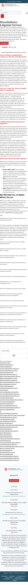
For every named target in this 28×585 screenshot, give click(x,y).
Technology (4, 576)
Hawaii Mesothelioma (6, 429)
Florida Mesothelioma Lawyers (8, 417)
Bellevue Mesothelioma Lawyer (9, 378)
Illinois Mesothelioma (6, 435)
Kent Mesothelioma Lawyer (7, 452)
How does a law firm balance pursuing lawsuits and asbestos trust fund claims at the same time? (13, 313)
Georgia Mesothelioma (6, 423)
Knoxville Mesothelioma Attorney (9, 456)
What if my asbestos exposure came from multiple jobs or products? (13, 249)
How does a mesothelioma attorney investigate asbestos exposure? (12, 242)
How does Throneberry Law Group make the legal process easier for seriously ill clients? (13, 327)
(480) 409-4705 (14, 494)
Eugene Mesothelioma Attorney (9, 413)
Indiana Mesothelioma (6, 437)
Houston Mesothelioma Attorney (9, 431)
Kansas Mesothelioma (6, 450)
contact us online (18, 212)
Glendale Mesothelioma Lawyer (9, 427)
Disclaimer (12, 576)
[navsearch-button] (1, 9)
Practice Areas (9, 52)
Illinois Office (14, 528)
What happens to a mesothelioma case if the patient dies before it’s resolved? (13, 306)
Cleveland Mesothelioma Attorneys (10, 396)
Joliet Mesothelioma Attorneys (8, 444)
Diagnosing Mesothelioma (7, 409)
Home (3, 52)
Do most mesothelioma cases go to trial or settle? (13, 288)
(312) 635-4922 (14, 504)
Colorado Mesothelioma (6, 398)
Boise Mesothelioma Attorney (8, 384)
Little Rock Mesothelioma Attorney (9, 460)
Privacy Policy (9, 577)
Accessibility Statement (19, 579)
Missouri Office (14, 518)
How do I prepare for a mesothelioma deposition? (13, 276)
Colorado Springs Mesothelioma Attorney (11, 400)
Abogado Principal (5, 363)
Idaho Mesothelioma (5, 433)
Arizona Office (14, 490)
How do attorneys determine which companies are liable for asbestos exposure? (13, 256)
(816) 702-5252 (14, 522)
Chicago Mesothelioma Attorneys (9, 392)
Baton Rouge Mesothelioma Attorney (10, 376)
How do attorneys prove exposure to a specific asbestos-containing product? (12, 334)
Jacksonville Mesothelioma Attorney (10, 442)
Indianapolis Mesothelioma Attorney (10, 439)
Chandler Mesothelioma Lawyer (9, 388)
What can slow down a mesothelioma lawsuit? (12, 300)
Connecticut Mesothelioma (7, 402)
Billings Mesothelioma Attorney (8, 380)
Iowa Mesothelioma (5, 441)
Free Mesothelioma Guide (7, 419)
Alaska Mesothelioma (6, 367)
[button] (9, 47)
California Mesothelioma (6, 386)
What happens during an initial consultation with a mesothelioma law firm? (13, 219)
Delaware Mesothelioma (7, 404)
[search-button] (2, 16)
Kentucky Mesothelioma (6, 454)
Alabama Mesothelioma (6, 365)
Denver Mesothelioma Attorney (9, 405)
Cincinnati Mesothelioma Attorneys (10, 394)
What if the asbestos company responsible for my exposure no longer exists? (13, 320)
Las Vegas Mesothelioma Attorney (9, 458)
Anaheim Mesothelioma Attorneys (9, 369)
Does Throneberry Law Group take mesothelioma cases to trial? (13, 263)
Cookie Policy (6, 579)
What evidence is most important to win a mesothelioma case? (11, 282)
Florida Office (14, 509)
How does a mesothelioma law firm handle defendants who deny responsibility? (11, 294)
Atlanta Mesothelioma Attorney (8, 374)
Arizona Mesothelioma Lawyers (9, 370)
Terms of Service (21, 576)
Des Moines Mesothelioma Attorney (10, 407)
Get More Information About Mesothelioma (12, 425)
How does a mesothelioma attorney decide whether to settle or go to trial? (13, 270)
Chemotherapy (4, 390)
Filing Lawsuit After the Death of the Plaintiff (12, 415)
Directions (14, 506)
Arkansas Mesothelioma (6, 372)
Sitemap (15, 580)
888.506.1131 (14, 475)
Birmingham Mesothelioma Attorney (10, 382)
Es (0, 411)
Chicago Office (14, 500)
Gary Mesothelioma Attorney (8, 421)
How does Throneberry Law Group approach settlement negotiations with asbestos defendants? (12, 341)
